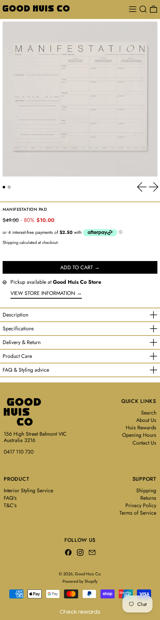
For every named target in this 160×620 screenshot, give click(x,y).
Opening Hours (139, 435)
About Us (146, 420)
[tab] (4, 187)
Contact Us (144, 442)
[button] (143, 9)
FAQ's (10, 498)
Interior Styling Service (28, 490)
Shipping (10, 242)
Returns (148, 498)
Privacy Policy (140, 505)
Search (148, 412)
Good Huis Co (87, 574)
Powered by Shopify (80, 581)
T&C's (10, 505)
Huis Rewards (141, 427)
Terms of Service (137, 512)
